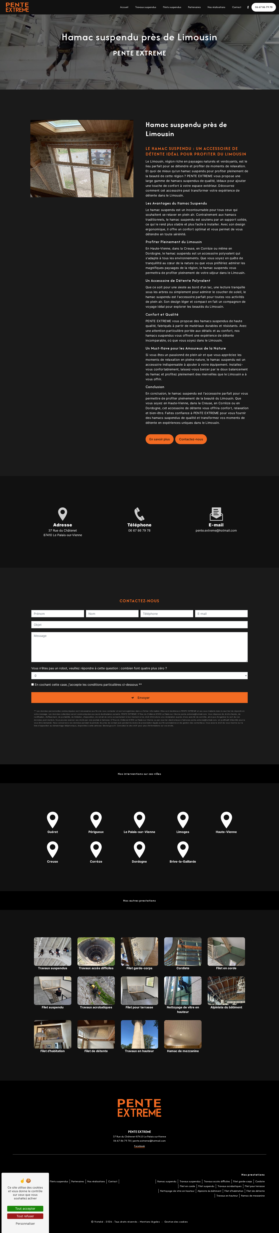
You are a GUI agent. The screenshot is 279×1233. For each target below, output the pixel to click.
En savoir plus (159, 439)
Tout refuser (25, 1216)
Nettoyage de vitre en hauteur (177, 1191)
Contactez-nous (191, 439)
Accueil (124, 7)
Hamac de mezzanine (253, 1195)
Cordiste (260, 1181)
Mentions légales (149, 1221)
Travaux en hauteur (227, 1195)
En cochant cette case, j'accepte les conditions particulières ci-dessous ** (88, 684)
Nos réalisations (216, 7)
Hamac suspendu (166, 1181)
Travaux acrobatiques (230, 1186)
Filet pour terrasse (255, 1186)
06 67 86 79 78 (264, 7)
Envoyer (144, 698)
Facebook (139, 1146)
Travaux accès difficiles (217, 1181)
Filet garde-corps (242, 1181)
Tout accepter (25, 1208)
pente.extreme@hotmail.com (216, 530)
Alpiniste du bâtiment (209, 1191)
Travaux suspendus (145, 7)
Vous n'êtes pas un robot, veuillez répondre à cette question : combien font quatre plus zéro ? (99, 668)
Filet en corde (187, 1186)
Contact (236, 7)
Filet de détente (256, 1191)
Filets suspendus (172, 7)
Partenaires (194, 7)
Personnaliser (25, 1223)
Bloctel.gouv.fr (109, 726)
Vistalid (99, 1221)
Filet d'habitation (234, 1191)
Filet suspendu (206, 1186)
